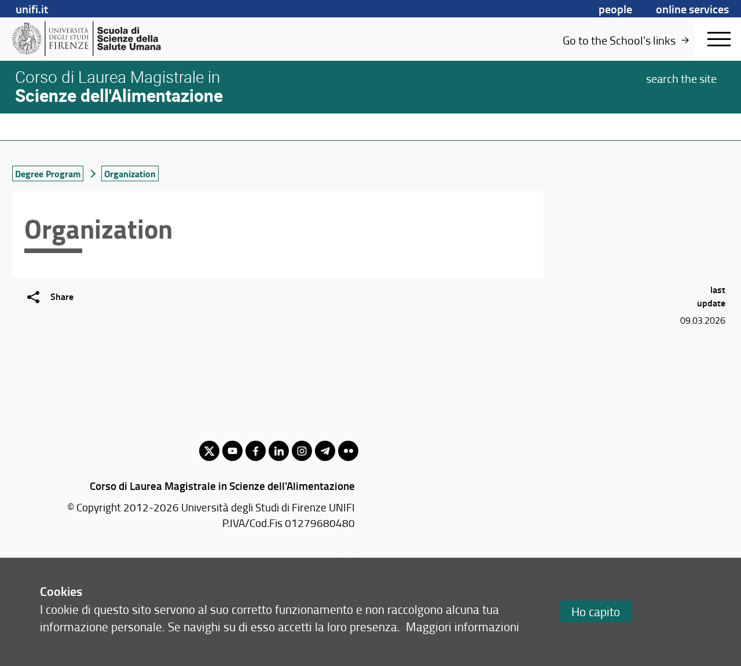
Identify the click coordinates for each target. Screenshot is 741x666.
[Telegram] (325, 451)
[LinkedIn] (279, 451)
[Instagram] (302, 451)
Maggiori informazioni (462, 626)
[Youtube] (232, 451)
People (615, 9)
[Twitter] (209, 451)
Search (681, 77)
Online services (692, 9)
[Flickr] (348, 451)
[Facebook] (255, 451)
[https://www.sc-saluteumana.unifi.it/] (101, 38)
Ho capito (595, 611)
